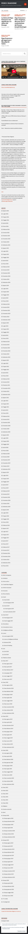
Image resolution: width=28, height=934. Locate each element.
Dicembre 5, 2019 (5, 27)
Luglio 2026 (5, 213)
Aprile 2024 (5, 298)
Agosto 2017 (6, 528)
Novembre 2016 (6, 556)
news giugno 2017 (8, 673)
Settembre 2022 (6, 357)
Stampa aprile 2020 (8, 883)
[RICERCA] (25, 54)
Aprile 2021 (5, 410)
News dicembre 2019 (5, 15)
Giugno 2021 (6, 403)
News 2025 (5, 799)
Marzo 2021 (5, 413)
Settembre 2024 (6, 282)
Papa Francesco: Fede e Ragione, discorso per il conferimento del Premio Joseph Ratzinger (21, 22)
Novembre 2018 (6, 500)
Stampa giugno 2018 (8, 824)
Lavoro (4, 633)
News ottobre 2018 (8, 710)
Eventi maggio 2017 (8, 620)
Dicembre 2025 (6, 235)
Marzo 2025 (5, 263)
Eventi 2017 (5, 614)
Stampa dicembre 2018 (9, 821)
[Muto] (23, 77)
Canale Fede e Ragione (8, 584)
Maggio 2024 (6, 294)
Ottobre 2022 (6, 354)
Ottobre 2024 (6, 279)
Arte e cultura (6, 581)
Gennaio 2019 (6, 494)
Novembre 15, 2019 (19, 28)
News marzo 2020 (8, 775)
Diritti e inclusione (7, 587)
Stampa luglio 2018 (8, 827)
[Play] (3, 77)
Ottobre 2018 (6, 503)
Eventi (4, 597)
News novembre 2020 (9, 778)
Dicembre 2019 (6, 459)
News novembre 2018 (9, 707)
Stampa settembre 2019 (9, 877)
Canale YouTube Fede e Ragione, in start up (11, 911)
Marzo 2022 (5, 375)
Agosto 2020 (6, 435)
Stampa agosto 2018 (8, 818)
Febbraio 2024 (6, 304)
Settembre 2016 (6, 562)
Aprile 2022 (5, 372)
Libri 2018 (6, 651)
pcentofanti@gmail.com (7, 199)
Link (2, 191)
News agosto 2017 (8, 663)
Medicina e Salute (7, 657)
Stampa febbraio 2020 (9, 886)
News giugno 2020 (8, 765)
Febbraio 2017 (6, 547)
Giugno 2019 (6, 478)
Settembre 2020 (6, 431)
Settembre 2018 (6, 506)
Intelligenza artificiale (8, 630)
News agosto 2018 (8, 685)
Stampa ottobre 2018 (9, 833)
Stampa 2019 (18, 14)
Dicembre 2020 (6, 422)
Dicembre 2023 (6, 310)
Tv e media (5, 898)
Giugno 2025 (6, 254)
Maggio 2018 (6, 519)
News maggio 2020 (8, 771)
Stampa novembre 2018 (9, 830)
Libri (4, 648)
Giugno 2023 (6, 329)
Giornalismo (6, 624)
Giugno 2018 (6, 516)
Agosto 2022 (6, 360)
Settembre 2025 (6, 245)
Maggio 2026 (6, 220)
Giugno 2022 (6, 366)
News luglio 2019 (8, 734)
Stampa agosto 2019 (8, 843)
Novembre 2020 (6, 425)
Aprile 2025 (5, 260)
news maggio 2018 (8, 700)
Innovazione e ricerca (7, 627)
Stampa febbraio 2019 (9, 852)
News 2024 (5, 796)
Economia (5, 590)
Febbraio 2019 (6, 491)
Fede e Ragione (9, 3)
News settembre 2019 (9, 747)
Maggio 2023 (6, 332)
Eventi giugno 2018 (9, 602)
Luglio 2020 (5, 438)
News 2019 (4, 14)
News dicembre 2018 (8, 688)
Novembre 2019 (6, 463)
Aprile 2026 (5, 223)
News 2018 (4, 35)
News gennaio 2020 (8, 762)
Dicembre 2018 (6, 497)
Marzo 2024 (5, 301)
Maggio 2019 (6, 481)
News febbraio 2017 (8, 669)
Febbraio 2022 (6, 379)
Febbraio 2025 (6, 266)
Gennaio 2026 (6, 232)
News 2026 (5, 803)
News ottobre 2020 (8, 781)
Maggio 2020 (6, 444)
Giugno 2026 (6, 217)
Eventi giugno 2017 (8, 617)
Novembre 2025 (6, 238)
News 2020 (5, 750)
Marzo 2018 (5, 522)
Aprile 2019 (5, 484)
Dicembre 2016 (6, 553)
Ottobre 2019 (6, 466)
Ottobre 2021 (6, 391)
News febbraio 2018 (8, 691)
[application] (14, 71)
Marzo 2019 (5, 488)
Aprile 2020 (5, 447)
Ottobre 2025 (6, 241)
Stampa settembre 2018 (9, 837)
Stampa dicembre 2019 (9, 849)
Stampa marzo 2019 (8, 867)
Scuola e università (7, 809)
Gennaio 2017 (6, 550)
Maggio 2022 (6, 369)
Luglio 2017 (5, 531)
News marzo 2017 (8, 679)
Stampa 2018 (6, 815)
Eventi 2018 (6, 599)
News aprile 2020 (8, 756)
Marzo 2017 (5, 544)
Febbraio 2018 (6, 525)
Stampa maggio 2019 (8, 864)
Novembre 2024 (6, 276)
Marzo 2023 (5, 338)
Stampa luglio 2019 (8, 861)
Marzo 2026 (5, 226)
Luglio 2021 (5, 400)
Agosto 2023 (6, 322)
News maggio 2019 (8, 737)
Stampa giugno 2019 (8, 858)
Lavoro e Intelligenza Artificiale (11, 639)
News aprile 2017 (8, 666)
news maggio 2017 (8, 676)
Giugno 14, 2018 (5, 45)
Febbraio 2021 (6, 416)
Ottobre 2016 (6, 559)
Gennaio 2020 (6, 456)
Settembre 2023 (6, 319)
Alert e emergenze (7, 575)
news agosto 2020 (8, 753)
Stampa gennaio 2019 (9, 855)
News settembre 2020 (9, 784)
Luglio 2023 (5, 326)
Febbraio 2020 (6, 453)
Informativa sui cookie (6, 928)
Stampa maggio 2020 (8, 892)
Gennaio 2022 (6, 382)
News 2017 (5, 660)
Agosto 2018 (6, 509)
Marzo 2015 (5, 565)
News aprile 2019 (8, 722)
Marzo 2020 (5, 450)
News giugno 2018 (5, 36)
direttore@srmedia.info (7, 201)
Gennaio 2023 (6, 344)
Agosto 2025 (6, 248)
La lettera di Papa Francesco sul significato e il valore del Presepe (7, 21)
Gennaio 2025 (6, 269)
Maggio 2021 (6, 407)
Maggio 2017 (6, 537)
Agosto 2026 (6, 210)
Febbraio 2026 (6, 229)
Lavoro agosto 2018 (8, 636)
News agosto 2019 (8, 719)
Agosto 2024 (6, 285)
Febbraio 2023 (6, 341)
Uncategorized (6, 901)
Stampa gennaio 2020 (9, 889)
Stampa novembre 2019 (20, 15)
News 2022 (5, 790)
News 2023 (5, 793)
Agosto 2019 (6, 472)
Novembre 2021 (6, 388)
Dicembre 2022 (6, 347)
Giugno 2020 (6, 441)
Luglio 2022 (5, 363)
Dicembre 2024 (6, 273)
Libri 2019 (6, 654)
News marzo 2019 (8, 741)
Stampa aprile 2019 (8, 846)
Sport (4, 812)
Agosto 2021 (6, 397)
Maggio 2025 (6, 257)
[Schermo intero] (25, 77)
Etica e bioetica (6, 593)
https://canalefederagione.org (8, 87)
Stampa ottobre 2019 (9, 874)
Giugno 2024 (6, 291)
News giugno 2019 (8, 731)
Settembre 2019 (6, 469)
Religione (5, 806)
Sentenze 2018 (7, 642)
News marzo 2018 (8, 703)
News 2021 (5, 787)
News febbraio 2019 (8, 728)
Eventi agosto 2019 (9, 608)
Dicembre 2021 (6, 385)
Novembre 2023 (6, 313)
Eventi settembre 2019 (10, 611)
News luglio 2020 (8, 768)
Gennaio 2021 (6, 419)
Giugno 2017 (6, 534)
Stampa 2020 (6, 880)
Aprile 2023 (5, 335)
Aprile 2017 (5, 540)
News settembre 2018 (9, 713)
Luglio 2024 (5, 288)
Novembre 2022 (6, 350)
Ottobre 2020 (6, 428)
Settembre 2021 (6, 394)
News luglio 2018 (8, 697)
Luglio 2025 (5, 251)
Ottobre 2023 (6, 316)
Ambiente (5, 578)
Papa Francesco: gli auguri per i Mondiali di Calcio (7, 41)
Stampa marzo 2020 (8, 895)
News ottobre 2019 (8, 744)
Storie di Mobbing (8, 645)
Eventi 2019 (6, 605)
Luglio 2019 (5, 475)
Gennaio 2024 (6, 307)
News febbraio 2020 (8, 759)
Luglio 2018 (5, 512)
